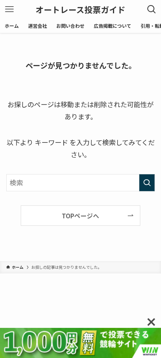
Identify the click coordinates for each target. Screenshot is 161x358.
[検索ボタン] (151, 9)
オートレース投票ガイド (80, 9)
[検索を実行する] (147, 183)
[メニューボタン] (9, 9)
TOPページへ (80, 215)
